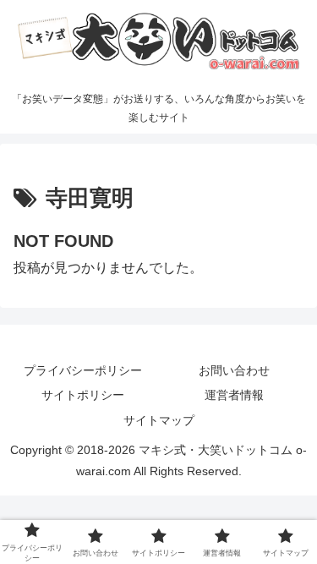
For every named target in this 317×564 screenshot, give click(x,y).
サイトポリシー (82, 395)
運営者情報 (234, 395)
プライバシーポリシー (83, 370)
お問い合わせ (234, 370)
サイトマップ (158, 420)
